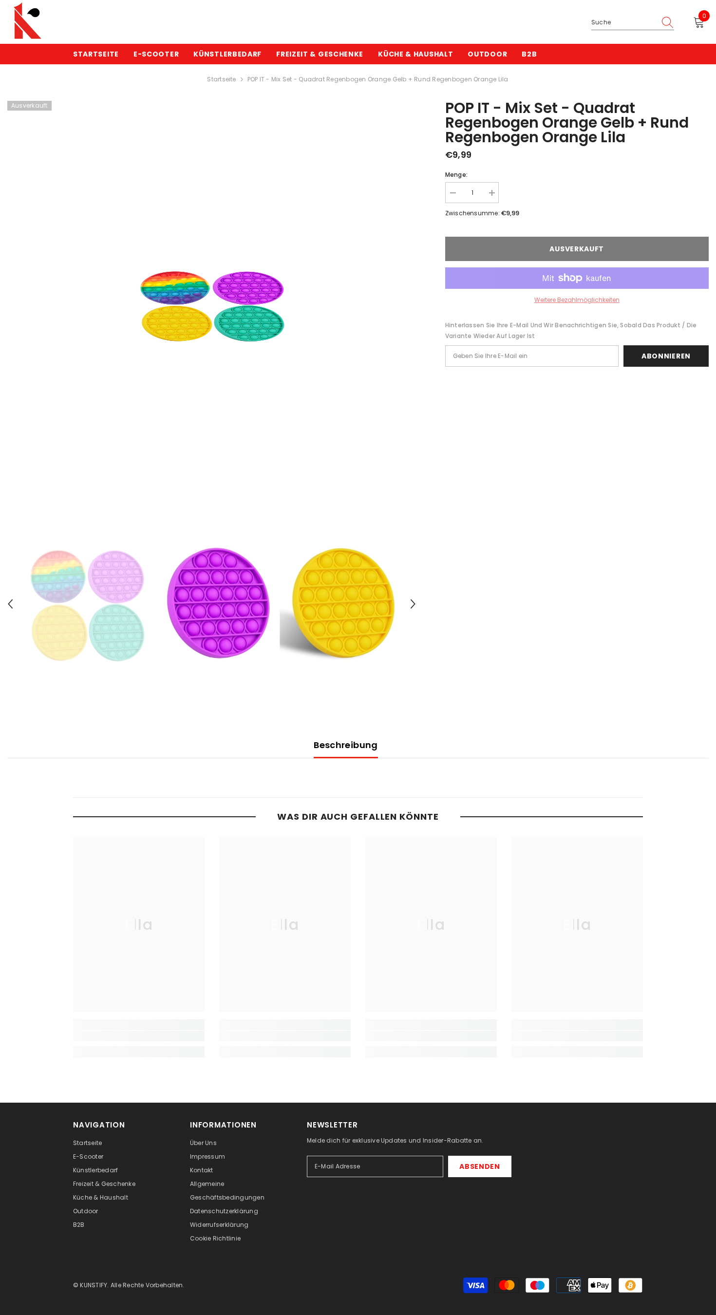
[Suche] (632, 22)
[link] (139, 1036)
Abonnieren (666, 356)
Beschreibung (345, 745)
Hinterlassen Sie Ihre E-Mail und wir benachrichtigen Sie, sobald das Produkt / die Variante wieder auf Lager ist (571, 330)
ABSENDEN (479, 1166)
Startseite (221, 79)
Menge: (456, 174)
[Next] (413, 604)
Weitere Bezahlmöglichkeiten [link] (577, 300)
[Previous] (10, 604)
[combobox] (623, 22)
